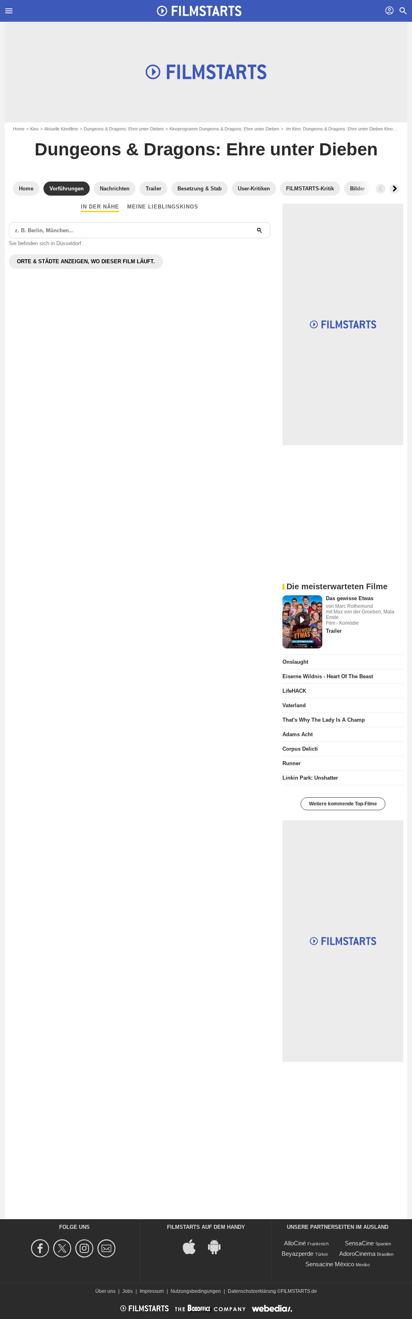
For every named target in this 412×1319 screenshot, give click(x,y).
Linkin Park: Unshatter (310, 778)
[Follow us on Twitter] (63, 1248)
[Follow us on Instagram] (85, 1248)
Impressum (152, 1291)
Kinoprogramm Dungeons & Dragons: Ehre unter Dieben (224, 128)
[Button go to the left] (380, 189)
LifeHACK (294, 691)
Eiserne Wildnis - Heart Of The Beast (327, 676)
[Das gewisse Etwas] (302, 621)
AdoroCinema (357, 1253)
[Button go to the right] (394, 189)
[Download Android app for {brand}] (218, 1246)
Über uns (105, 1291)
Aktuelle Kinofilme (61, 128)
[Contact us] (107, 1248)
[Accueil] (199, 11)
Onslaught (295, 662)
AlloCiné (295, 1243)
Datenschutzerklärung (252, 1291)
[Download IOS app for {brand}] (193, 1246)
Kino (34, 128)
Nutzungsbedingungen (196, 1291)
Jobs (127, 1291)
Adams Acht (297, 734)
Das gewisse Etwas (349, 598)
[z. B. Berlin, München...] (259, 230)
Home (19, 128)
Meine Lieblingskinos (162, 207)
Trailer (334, 631)
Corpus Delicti (300, 749)
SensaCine (359, 1243)
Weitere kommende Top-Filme (343, 804)
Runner (291, 763)
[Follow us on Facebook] (41, 1248)
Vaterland (294, 705)
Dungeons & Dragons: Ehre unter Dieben (124, 128)
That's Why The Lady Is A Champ (323, 720)
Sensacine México (329, 1264)
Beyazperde (297, 1253)
